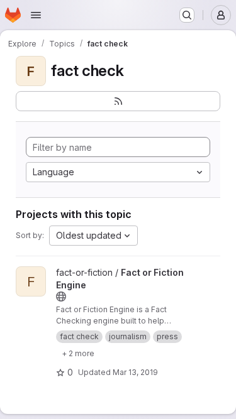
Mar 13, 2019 (135, 372)
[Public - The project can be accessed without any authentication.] (61, 296)
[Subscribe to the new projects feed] (118, 101)
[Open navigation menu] (36, 15)
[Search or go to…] (186, 15)
